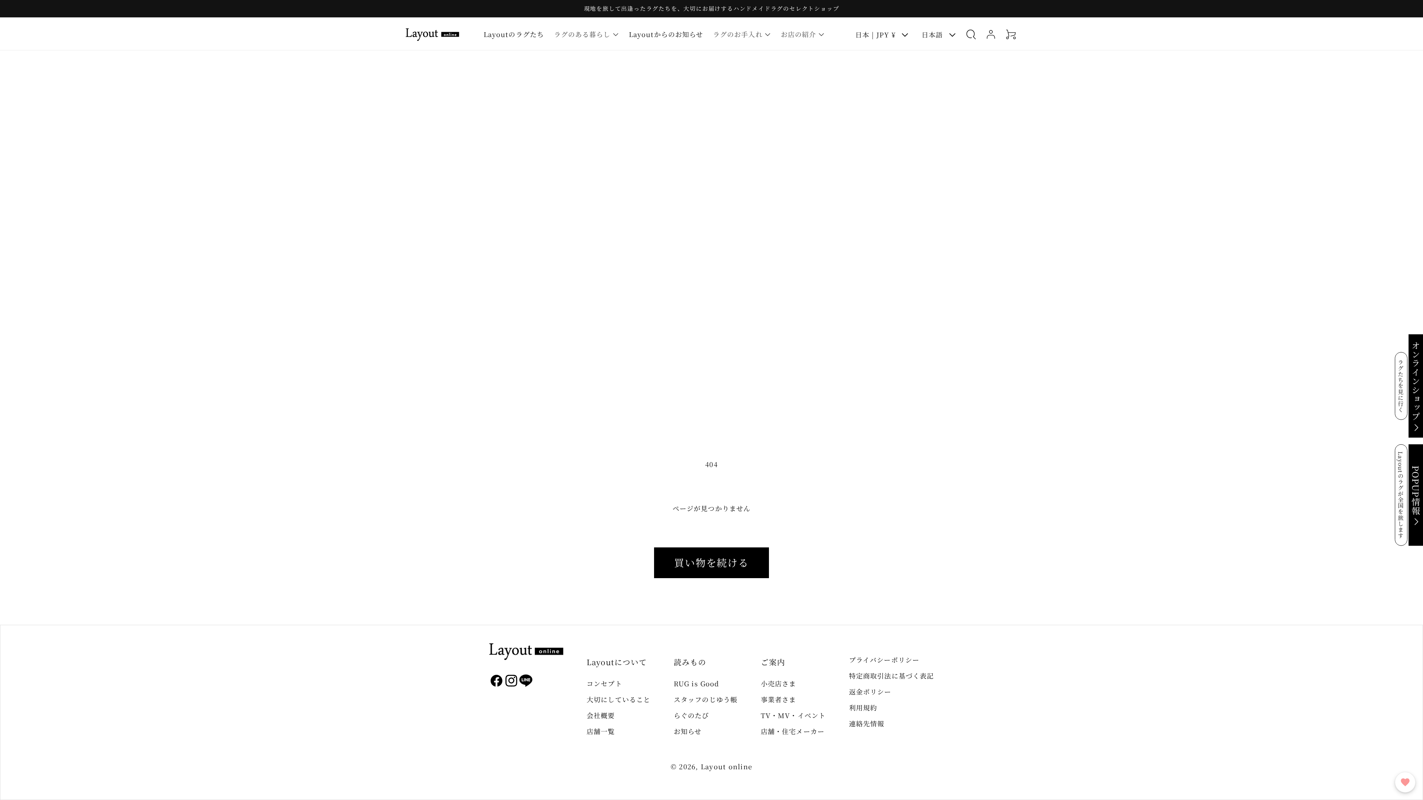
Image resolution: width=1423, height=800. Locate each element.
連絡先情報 (866, 723)
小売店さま (778, 683)
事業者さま (778, 699)
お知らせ (687, 731)
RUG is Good (696, 683)
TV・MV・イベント (793, 715)
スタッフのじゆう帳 (705, 699)
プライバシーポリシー (884, 659)
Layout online (726, 766)
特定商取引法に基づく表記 (891, 675)
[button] (586, 34)
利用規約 (863, 707)
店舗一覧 (601, 731)
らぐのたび (691, 715)
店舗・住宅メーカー (793, 731)
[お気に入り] (1405, 782)
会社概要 (601, 715)
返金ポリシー (870, 691)
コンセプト (604, 683)
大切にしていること (618, 699)
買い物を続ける (711, 562)
